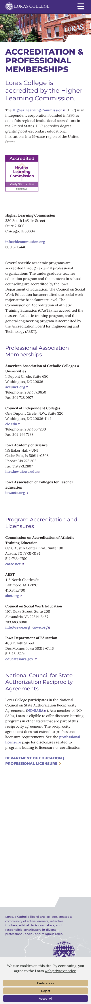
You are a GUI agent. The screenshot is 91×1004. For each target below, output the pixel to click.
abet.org (12, 595)
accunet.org (15, 387)
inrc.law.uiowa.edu (21, 471)
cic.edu (11, 424)
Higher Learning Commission (38, 110)
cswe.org (39, 627)
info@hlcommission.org (25, 241)
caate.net (13, 564)
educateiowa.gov (19, 659)
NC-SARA (35, 710)
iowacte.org (15, 492)
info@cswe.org (17, 627)
